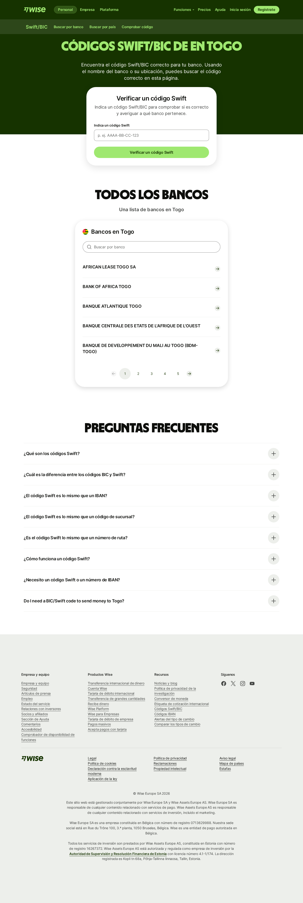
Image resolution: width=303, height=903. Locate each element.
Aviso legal (227, 758)
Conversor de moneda (171, 699)
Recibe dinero (98, 704)
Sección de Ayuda (35, 719)
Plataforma (109, 9)
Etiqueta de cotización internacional (181, 704)
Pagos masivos (99, 724)
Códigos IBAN (165, 714)
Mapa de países (231, 763)
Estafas (225, 769)
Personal (65, 9)
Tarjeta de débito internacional (111, 693)
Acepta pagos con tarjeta (107, 729)
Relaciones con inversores (41, 709)
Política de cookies (102, 763)
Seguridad (29, 688)
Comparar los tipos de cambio (177, 724)
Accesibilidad (31, 729)
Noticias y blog (165, 683)
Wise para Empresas (103, 714)
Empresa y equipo (35, 683)
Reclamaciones (165, 763)
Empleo (27, 699)
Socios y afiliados (34, 714)
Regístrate (266, 9)
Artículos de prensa (36, 693)
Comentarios (30, 724)
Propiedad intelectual (170, 769)
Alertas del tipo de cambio (174, 719)
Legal (92, 758)
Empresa (87, 9)
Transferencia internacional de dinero (116, 683)
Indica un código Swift (111, 125)
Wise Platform (98, 709)
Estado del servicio (35, 704)
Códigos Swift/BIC (168, 709)
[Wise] (35, 10)
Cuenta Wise (97, 688)
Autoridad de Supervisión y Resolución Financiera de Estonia (118, 854)
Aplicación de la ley (102, 779)
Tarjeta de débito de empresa (110, 719)
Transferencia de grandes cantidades (116, 699)
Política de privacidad (170, 758)
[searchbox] (151, 247)
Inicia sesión (240, 9)
